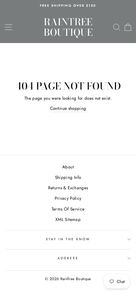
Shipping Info (68, 177)
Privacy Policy (68, 198)
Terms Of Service (68, 209)
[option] (68, 5)
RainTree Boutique (68, 27)
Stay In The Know (68, 239)
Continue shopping (68, 108)
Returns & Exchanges (68, 188)
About (68, 167)
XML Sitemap (68, 219)
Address (68, 258)
